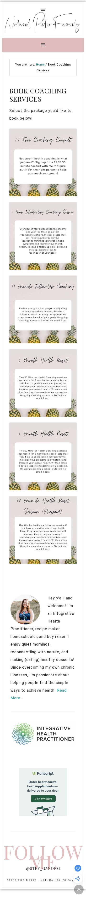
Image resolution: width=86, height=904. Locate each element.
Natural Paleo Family (43, 23)
